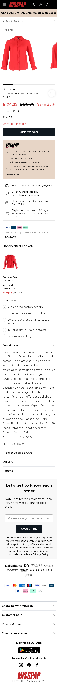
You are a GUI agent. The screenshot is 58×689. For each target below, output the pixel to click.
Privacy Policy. (41, 554)
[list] (29, 55)
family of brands (32, 544)
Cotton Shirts (17, 21)
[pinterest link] (29, 665)
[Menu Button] (4, 4)
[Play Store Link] (29, 650)
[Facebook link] (37, 665)
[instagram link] (21, 665)
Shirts (5, 21)
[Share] (54, 21)
